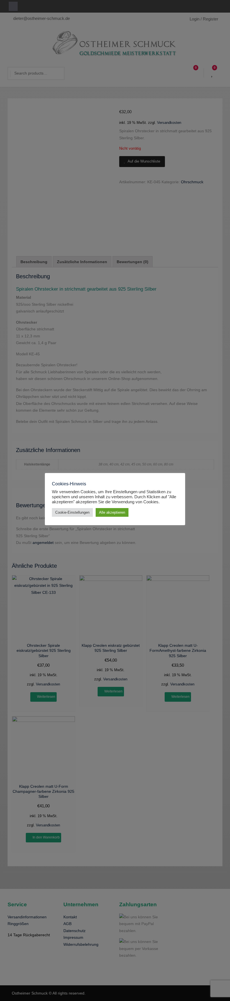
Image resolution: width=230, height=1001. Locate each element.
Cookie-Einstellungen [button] (72, 512)
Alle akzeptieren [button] (112, 512)
